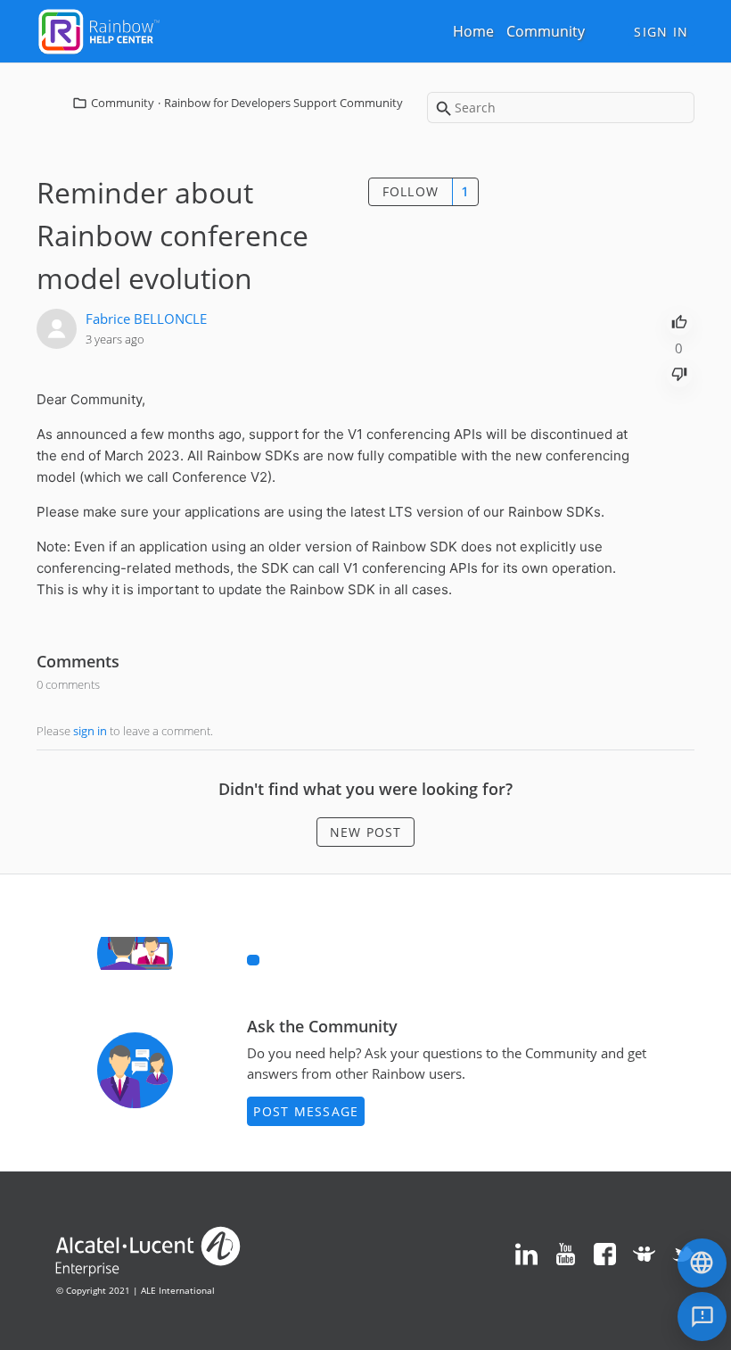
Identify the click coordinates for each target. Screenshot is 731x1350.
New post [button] (366, 832)
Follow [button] (410, 191)
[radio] (679, 320)
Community (545, 31)
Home (473, 31)
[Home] (99, 29)
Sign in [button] (661, 31)
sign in (90, 731)
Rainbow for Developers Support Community (283, 103)
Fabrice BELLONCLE (146, 318)
